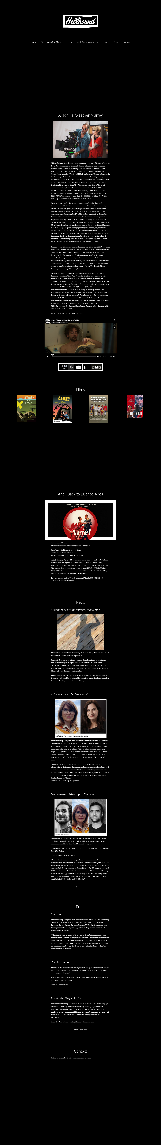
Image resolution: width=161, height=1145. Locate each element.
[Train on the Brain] (26, 408)
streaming (59, 578)
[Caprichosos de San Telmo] (98, 409)
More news (80, 887)
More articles (80, 1030)
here (77, 781)
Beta (68, 775)
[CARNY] (62, 409)
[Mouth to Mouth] (135, 406)
